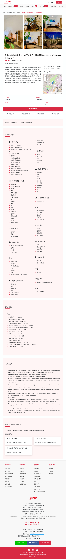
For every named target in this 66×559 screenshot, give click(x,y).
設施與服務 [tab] (26, 114)
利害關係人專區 (9, 473)
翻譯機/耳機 (23, 473)
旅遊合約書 (37, 489)
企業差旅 (50, 471)
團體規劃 (7, 479)
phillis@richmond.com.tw (37, 534)
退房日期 (38, 97)
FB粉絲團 (34, 543)
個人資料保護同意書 (39, 491)
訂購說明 (36, 471)
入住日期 (7, 97)
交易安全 (36, 481)
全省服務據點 (8, 476)
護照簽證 (62, 6)
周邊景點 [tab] (41, 114)
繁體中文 (31, 556)
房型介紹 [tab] (11, 114)
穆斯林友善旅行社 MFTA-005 (33, 514)
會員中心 (50, 473)
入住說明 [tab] (56, 114)
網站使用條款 (37, 479)
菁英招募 (7, 471)
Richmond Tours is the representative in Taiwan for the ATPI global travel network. (33, 516)
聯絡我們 (7, 481)
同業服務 (50, 468)
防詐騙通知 (23, 484)
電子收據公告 (37, 473)
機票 (21, 6)
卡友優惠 (22, 481)
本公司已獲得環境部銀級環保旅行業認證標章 (33, 518)
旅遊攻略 (22, 479)
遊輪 (27, 6)
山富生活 (7, 484)
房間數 (6, 102)
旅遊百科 (22, 476)
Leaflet (51, 93)
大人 (26, 102)
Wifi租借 (22, 471)
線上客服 (21, 543)
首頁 (4, 12)
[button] (53, 82)
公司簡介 (7, 468)
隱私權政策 (37, 476)
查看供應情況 (33, 108)
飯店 (8, 12)
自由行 (44, 6)
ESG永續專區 (8, 486)
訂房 (34, 6)
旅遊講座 (53, 6)
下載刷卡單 (37, 486)
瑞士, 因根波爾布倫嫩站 (15, 12)
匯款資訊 (36, 484)
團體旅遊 (12, 6)
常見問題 (36, 468)
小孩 (47, 102)
